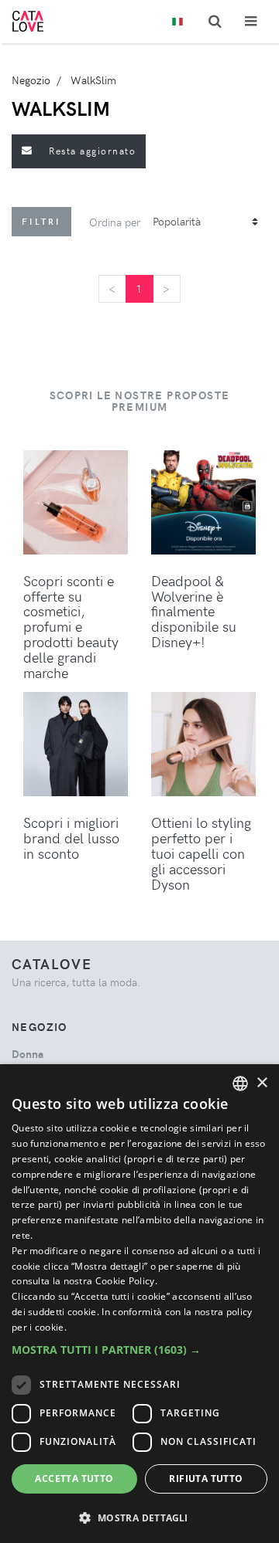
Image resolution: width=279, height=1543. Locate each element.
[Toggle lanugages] (177, 22)
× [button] (261, 1083)
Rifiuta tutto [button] (206, 1478)
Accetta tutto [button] (74, 1478)
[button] (139, 1349)
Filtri (41, 221)
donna (27, 1053)
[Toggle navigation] (251, 21)
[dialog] (139, 1303)
